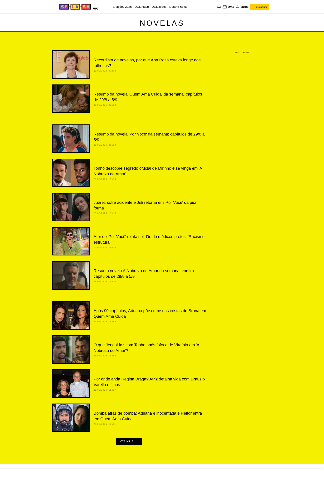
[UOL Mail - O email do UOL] (228, 7)
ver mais (126, 441)
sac (219, 7)
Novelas (162, 23)
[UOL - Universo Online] (95, 8)
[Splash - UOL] (74, 7)
